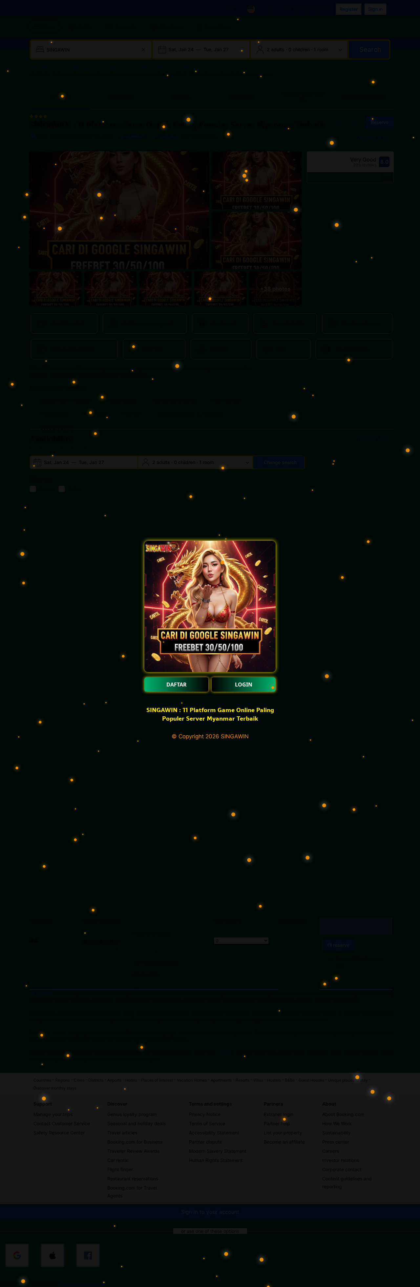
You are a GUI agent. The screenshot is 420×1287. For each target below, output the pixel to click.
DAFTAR (176, 684)
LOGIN (243, 684)
